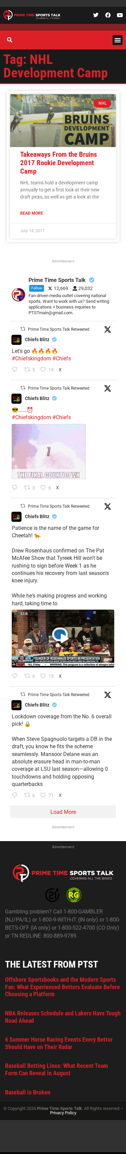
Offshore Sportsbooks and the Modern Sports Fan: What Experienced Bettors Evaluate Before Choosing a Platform (62, 987)
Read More (31, 213)
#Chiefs (61, 358)
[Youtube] (120, 15)
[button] (118, 40)
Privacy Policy (63, 1112)
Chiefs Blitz (37, 339)
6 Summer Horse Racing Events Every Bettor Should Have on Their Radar (59, 1043)
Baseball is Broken (27, 1092)
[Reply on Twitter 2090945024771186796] (16, 370)
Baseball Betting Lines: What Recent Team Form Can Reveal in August (56, 1069)
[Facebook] (108, 15)
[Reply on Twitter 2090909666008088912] (16, 676)
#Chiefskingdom (31, 358)
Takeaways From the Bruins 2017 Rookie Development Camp (58, 162)
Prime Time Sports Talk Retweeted (58, 329)
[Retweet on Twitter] (22, 328)
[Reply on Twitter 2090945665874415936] (16, 488)
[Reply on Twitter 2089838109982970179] (16, 795)
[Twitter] (95, 15)
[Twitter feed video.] (49, 451)
